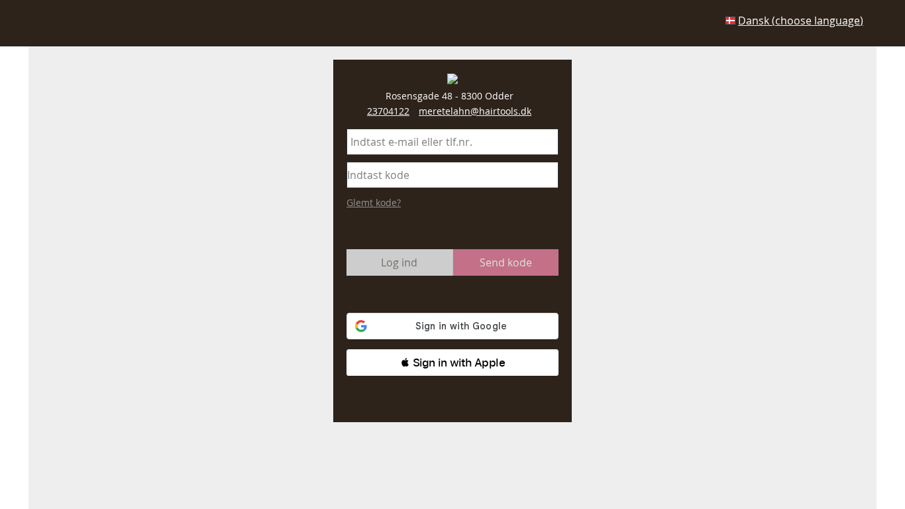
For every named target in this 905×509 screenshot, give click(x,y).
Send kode (506, 262)
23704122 (388, 111)
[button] (452, 362)
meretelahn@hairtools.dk (475, 111)
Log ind (399, 262)
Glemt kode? (373, 202)
